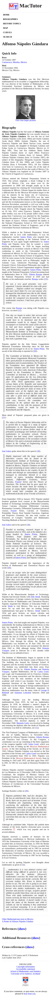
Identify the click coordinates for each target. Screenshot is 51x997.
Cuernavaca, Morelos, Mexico (14, 62)
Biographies (10, 19)
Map (5, 28)
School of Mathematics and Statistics (25, 971)
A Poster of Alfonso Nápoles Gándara (17, 921)
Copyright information (25, 967)
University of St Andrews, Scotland (25, 974)
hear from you (29, 994)
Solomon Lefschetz (23, 693)
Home (6, 15)
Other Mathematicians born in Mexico (17, 919)
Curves (7, 32)
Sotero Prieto (26, 237)
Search (7, 37)
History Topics (12, 23)
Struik (10, 606)
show (22, 928)
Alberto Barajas (35, 274)
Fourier (18, 482)
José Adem (6, 451)
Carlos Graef (43, 672)
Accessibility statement (25, 969)
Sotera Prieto (31, 534)
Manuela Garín (22, 723)
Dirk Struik (35, 597)
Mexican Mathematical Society (29, 758)
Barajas (35, 279)
